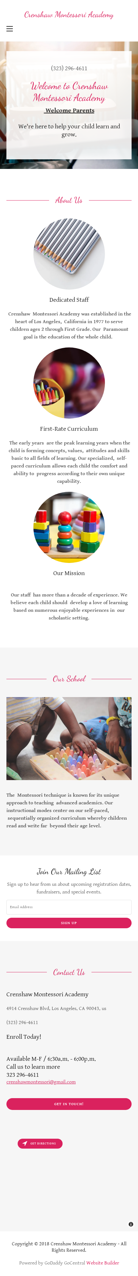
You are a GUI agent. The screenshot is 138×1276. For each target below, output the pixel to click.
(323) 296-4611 (69, 68)
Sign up (69, 923)
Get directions (43, 1143)
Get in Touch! (69, 1104)
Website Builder (102, 1263)
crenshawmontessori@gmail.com (41, 1082)
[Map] (69, 1183)
